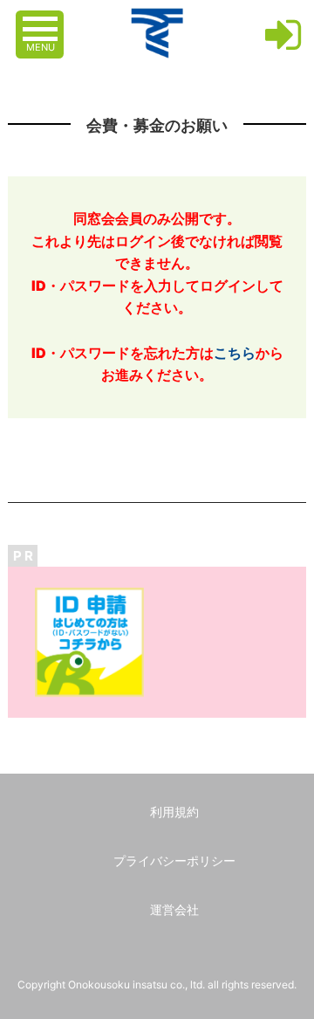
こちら (235, 352)
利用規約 (174, 811)
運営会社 (174, 909)
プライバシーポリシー (174, 860)
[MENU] (41, 20)
